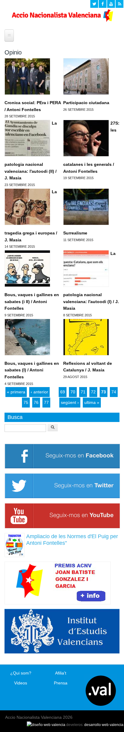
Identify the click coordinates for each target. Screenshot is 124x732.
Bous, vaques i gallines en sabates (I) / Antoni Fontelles (32, 370)
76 (36, 402)
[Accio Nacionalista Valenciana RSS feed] (119, 4)
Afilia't (60, 673)
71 (83, 391)
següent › (70, 402)
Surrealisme (75, 233)
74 (113, 391)
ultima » (91, 402)
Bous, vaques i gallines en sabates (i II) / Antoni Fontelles (32, 301)
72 (93, 391)
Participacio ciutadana (86, 102)
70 (72, 391)
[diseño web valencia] (46, 725)
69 (62, 391)
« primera (16, 391)
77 (46, 402)
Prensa (60, 683)
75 (25, 402)
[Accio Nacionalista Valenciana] (62, 20)
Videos (20, 683)
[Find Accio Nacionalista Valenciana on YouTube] (111, 4)
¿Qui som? (20, 673)
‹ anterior (39, 391)
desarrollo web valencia (103, 725)
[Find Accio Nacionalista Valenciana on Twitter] (94, 4)
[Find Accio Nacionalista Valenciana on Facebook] (103, 4)
